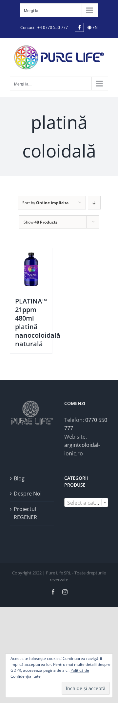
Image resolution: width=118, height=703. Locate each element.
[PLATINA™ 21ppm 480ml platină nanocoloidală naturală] (31, 269)
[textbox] (86, 502)
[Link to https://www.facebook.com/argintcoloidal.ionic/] (79, 27)
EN (94, 27)
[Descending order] (94, 202)
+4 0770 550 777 (52, 27)
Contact (27, 27)
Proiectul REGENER (25, 513)
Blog (19, 478)
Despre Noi (28, 493)
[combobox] (86, 502)
